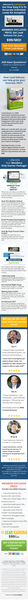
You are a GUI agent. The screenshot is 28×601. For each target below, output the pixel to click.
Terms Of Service (15, 564)
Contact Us (6, 564)
